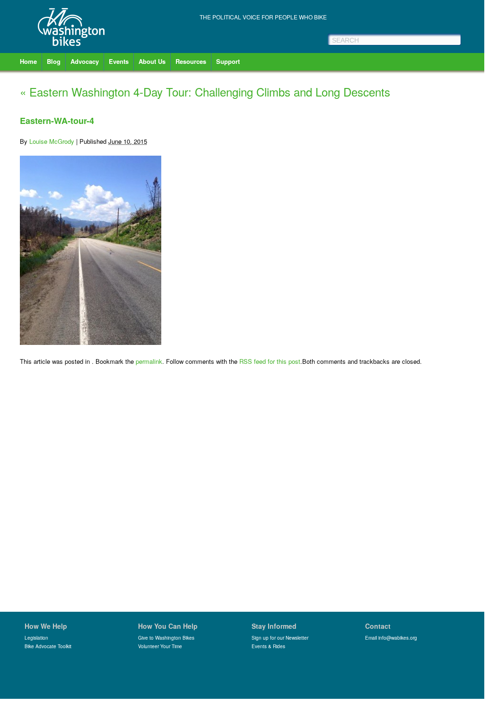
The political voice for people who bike (263, 17)
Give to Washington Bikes (166, 637)
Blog (54, 61)
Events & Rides (268, 646)
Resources (190, 61)
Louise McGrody (51, 141)
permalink (149, 361)
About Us (152, 61)
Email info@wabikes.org (391, 637)
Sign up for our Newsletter (280, 637)
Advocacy (84, 61)
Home (28, 61)
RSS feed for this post (269, 361)
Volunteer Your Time (160, 646)
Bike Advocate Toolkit (48, 646)
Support (228, 61)
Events (119, 61)
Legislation (36, 637)
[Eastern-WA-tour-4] (90, 342)
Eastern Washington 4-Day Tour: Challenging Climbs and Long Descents (205, 91)
